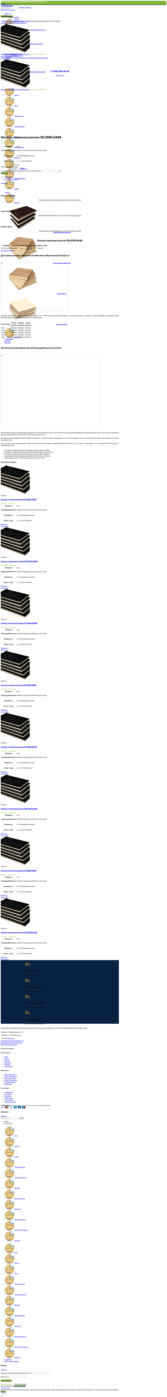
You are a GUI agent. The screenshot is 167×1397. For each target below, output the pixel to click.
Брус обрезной (10, 1074)
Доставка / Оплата (11, 179)
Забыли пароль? (6, 1384)
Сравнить (8, 1359)
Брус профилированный (17, 23)
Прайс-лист (9, 1098)
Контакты (8, 1094)
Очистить (24, 169)
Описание (8, 177)
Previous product (6, 23)
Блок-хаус (8, 1084)
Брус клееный (13, 17)
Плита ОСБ (9, 1066)
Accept (3, 1392)
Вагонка (7, 1062)
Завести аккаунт (20, 1386)
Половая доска (10, 1082)
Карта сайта (9, 1100)
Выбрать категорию (8, 10)
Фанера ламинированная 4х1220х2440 (18, 499)
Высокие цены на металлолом (11, 1043)
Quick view (4, 526)
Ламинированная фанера (21, 21)
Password (4, 1377)
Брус (6, 15)
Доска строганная (11, 1080)
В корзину (4, 173)
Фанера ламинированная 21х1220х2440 (19, 747)
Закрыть (4, 1116)
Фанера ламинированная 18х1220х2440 (15, 89)
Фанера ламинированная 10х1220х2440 (19, 623)
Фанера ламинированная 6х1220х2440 (18, 870)
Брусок (7, 1061)
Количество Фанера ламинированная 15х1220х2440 (21, 171)
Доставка (8, 1096)
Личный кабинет (10, 1102)
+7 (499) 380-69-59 (59, 71)
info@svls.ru (60, 75)
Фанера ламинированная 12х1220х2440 (15, 54)
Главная (4, 21)
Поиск (21, 1118)
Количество (5, 167)
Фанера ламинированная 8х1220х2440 (18, 685)
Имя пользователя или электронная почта (16, 1373)
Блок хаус (8, 13)
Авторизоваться (6, 1380)
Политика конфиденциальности (12, 1041)
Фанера (9, 21)
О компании (9, 1092)
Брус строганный (11, 1076)
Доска (7, 1059)
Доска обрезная (10, 1078)
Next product (5, 58)
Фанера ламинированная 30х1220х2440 (19, 561)
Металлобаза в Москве (9, 1044)
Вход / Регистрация (11, 1361)
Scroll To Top (5, 1388)
